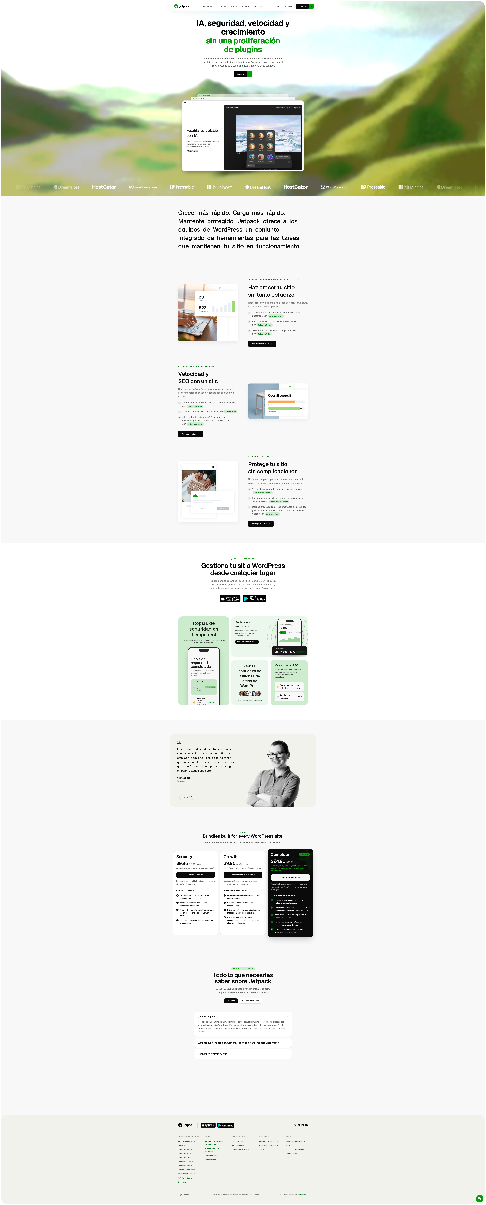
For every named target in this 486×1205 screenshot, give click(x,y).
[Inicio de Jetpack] (181, 6)
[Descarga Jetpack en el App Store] (208, 1125)
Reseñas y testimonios (295, 1149)
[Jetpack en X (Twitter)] (295, 1125)
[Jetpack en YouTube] (306, 1125)
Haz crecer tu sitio (260, 343)
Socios (234, 6)
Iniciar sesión (288, 6)
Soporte (245, 6)
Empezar (231, 1001)
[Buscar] (277, 6)
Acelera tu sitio (189, 434)
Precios (222, 6)
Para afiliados (210, 1160)
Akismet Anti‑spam (279, 501)
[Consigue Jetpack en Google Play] (225, 1125)
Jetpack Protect (184, 1157)
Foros (288, 1145)
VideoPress (230, 411)
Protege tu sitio (259, 524)
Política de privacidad (267, 1145)
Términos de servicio (267, 1141)
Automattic (302, 1195)
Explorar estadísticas (245, 642)
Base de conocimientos (295, 1141)
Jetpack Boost (195, 406)
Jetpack (181, 1145)
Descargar (182, 1182)
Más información (193, 153)
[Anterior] (179, 797)
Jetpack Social (265, 325)
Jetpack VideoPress (186, 1170)
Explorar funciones (250, 1001)
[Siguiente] (191, 797)
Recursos (257, 6)
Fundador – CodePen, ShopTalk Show (192, 772)
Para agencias (211, 1155)
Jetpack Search (195, 424)
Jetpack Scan (272, 514)
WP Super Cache (185, 1178)
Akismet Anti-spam (186, 1141)
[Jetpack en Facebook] (298, 1125)
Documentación (238, 1141)
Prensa (289, 1157)
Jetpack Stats (276, 316)
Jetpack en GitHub (239, 1149)
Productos (207, 6)
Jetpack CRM (264, 334)
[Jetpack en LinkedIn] (302, 1125)
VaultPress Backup (263, 493)
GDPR (261, 1149)
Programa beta (238, 1145)
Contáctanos (291, 1153)
